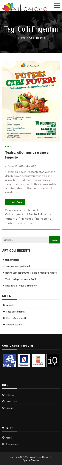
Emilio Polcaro (38, 214)
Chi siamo (10, 395)
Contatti (10, 407)
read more (15, 202)
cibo (32, 210)
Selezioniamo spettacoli (17, 266)
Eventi (9, 146)
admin (11, 166)
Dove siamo (11, 401)
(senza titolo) (12, 259)
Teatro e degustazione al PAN (20, 279)
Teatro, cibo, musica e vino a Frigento (27, 154)
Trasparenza (12, 444)
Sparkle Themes (31, 460)
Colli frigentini (15, 214)
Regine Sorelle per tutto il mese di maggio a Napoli (31, 272)
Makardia (26, 218)
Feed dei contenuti (15, 311)
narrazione (43, 218)
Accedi (10, 305)
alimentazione (16, 210)
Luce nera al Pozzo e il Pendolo (21, 285)
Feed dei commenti (16, 318)
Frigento (11, 218)
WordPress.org (14, 324)
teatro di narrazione (19, 223)
